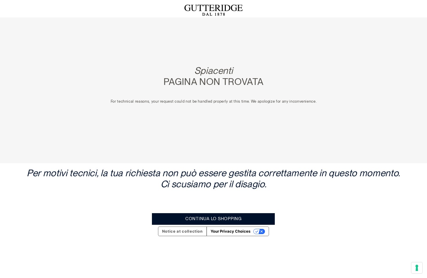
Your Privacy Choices (230, 231)
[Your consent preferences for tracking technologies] (416, 267)
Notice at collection (182, 231)
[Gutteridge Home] (213, 10)
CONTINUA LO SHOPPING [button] (213, 218)
